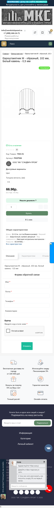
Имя (7, 282)
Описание (10, 256)
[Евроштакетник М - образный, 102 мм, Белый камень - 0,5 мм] (27, 101)
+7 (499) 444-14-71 (11, 33)
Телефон (9, 301)
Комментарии (11, 311)
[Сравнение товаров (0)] (35, 32)
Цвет (8, 173)
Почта (7, 292)
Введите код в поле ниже (15, 324)
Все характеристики (14, 244)
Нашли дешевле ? (27, 200)
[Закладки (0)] (42, 32)
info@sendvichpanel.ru (11, 30)
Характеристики (28, 256)
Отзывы (46, 256)
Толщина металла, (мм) (15, 178)
